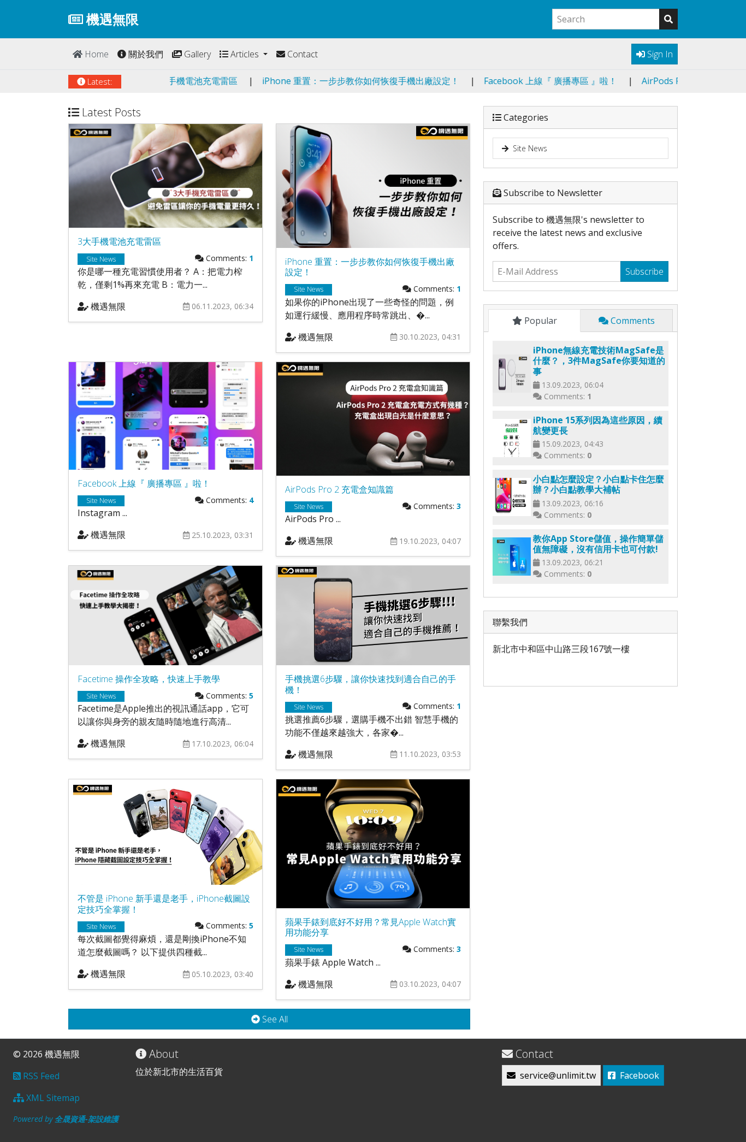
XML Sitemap (52, 1098)
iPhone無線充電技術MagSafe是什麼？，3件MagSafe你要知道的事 (599, 360)
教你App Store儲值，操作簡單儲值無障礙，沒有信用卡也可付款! (598, 543)
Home (95, 54)
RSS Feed (40, 1076)
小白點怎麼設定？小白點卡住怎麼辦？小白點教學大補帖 (598, 484)
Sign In (659, 54)
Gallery (196, 54)
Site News (527, 148)
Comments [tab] (631, 321)
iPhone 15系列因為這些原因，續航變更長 (597, 425)
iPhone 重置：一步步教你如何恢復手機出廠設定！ (408, 81)
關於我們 (144, 54)
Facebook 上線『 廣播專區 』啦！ (598, 81)
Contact (301, 54)
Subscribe (644, 271)
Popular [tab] (539, 321)
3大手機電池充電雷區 (244, 81)
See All (274, 1019)
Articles (244, 54)
